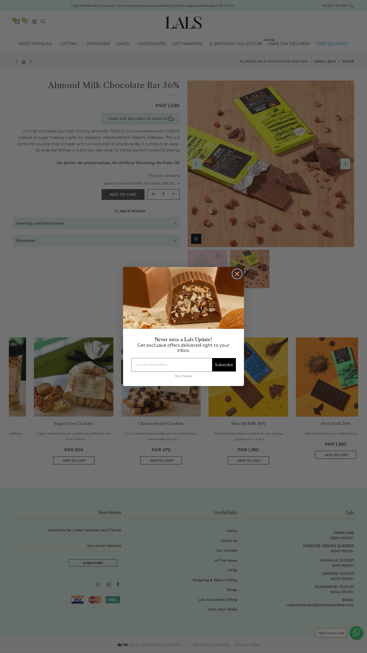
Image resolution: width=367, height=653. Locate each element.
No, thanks (183, 376)
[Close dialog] (237, 274)
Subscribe (224, 364)
